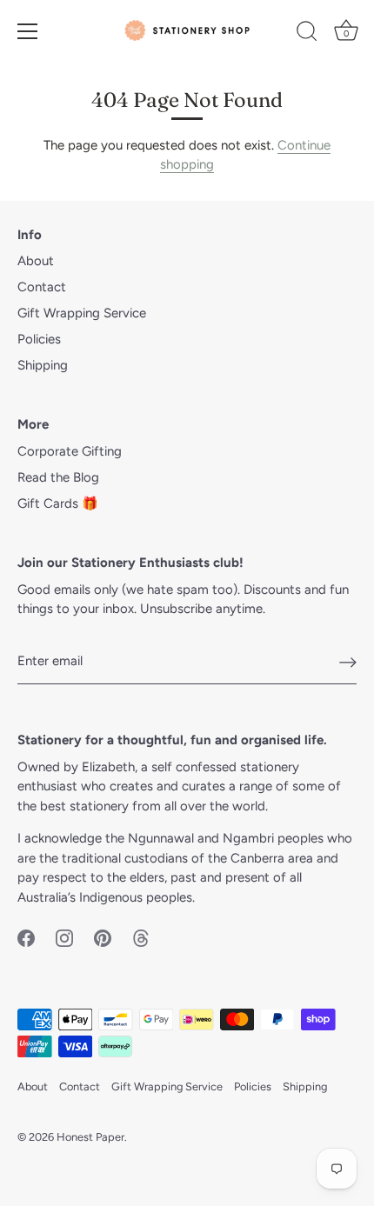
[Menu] (28, 31)
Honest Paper (90, 1136)
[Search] (307, 34)
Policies (39, 339)
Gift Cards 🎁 (57, 503)
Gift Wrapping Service (81, 313)
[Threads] (141, 937)
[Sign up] (348, 661)
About (35, 261)
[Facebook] (26, 937)
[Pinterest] (102, 937)
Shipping (42, 365)
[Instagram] (64, 937)
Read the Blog (58, 477)
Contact (41, 287)
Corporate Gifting (69, 451)
